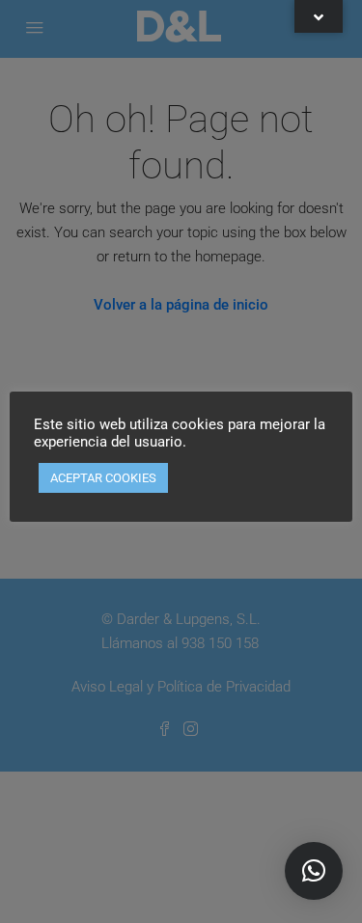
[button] (314, 871)
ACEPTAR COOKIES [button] (103, 478)
